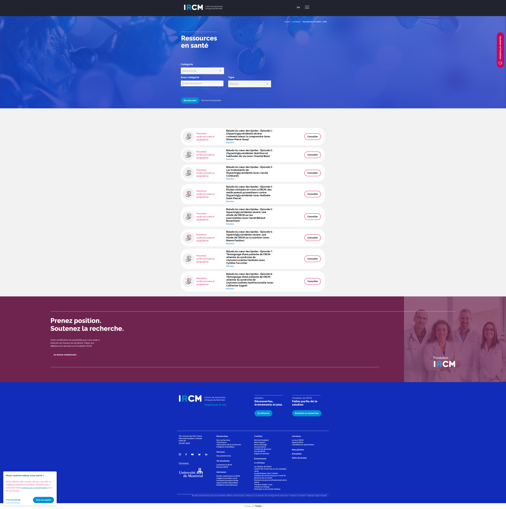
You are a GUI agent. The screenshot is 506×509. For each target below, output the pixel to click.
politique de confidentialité (34, 487)
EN (298, 7)
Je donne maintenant (64, 354)
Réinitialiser (204, 88)
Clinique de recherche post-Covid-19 (270, 476)
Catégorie (187, 64)
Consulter (312, 136)
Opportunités (297, 442)
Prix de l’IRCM (259, 451)
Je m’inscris (263, 413)
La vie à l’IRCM (297, 440)
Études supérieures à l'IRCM (228, 476)
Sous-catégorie (190, 77)
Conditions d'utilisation (298, 496)
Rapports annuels (261, 454)
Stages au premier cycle (226, 478)
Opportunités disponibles (227, 483)
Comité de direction (262, 449)
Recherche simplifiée (211, 100)
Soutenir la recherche (307, 413)
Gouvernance (260, 447)
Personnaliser (13, 500)
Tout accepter (43, 500)
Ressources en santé (263, 478)
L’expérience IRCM (224, 465)
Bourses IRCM (222, 467)
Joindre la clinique (262, 487)
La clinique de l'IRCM (262, 467)
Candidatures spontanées (303, 445)
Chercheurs (221, 442)
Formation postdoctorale (227, 480)
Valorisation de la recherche (228, 445)
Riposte (324, 496)
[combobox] (201, 83)
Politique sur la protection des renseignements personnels (267, 496)
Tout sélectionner (189, 88)
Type (231, 77)
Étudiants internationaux (227, 485)
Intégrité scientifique (225, 447)
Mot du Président (261, 440)
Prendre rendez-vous (263, 485)
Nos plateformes (223, 456)
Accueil (287, 22)
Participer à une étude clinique (267, 489)
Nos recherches (223, 440)
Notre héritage (260, 445)
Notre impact (259, 442)
